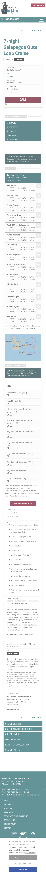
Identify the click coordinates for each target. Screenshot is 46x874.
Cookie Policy (30, 852)
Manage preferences (23, 863)
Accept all (23, 869)
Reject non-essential (23, 858)
